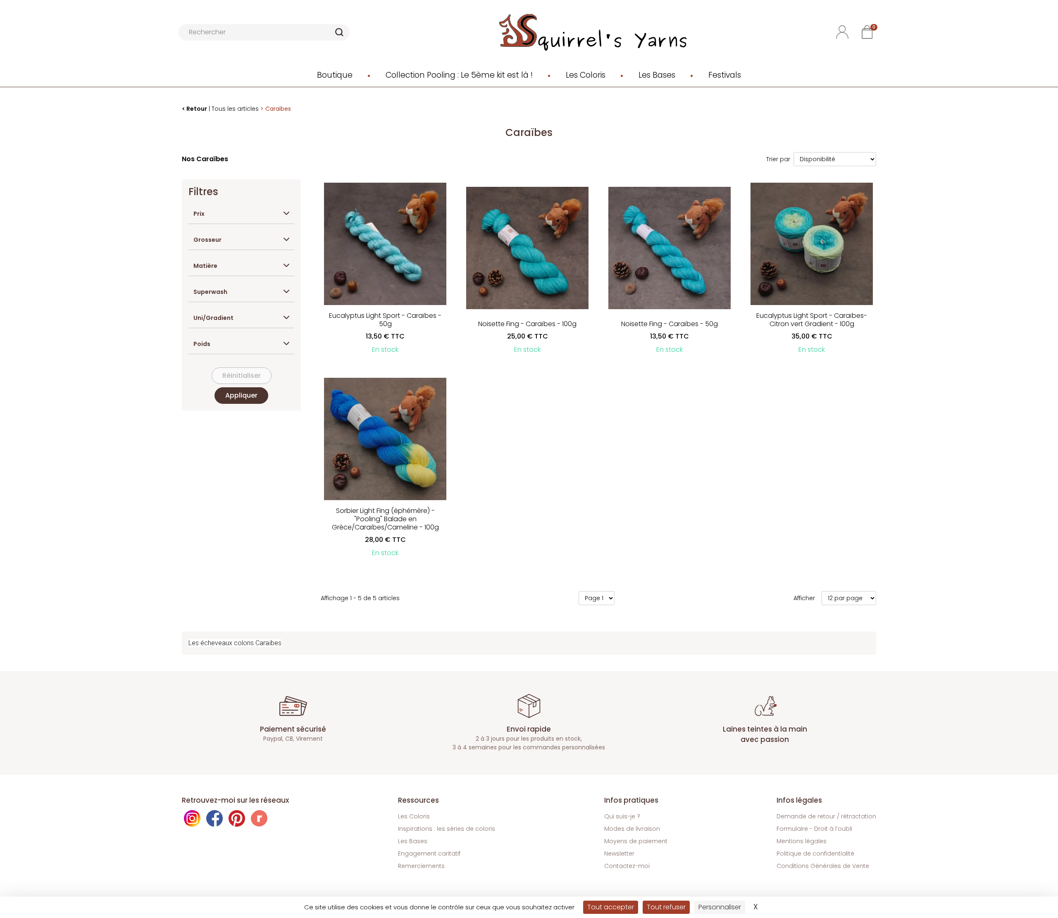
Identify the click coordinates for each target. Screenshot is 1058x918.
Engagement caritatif (429, 853)
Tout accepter (610, 907)
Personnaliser (719, 907)
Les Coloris (585, 75)
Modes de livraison (632, 829)
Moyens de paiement (635, 841)
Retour (196, 109)
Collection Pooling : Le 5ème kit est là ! (459, 75)
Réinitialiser (241, 375)
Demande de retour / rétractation (826, 816)
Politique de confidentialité (815, 853)
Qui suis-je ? (622, 816)
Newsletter (619, 853)
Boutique (335, 75)
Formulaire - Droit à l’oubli (814, 829)
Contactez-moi (627, 866)
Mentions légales (802, 841)
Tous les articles (235, 109)
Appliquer (241, 395)
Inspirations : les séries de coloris (446, 829)
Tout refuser (666, 907)
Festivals (724, 75)
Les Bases (657, 75)
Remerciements (421, 866)
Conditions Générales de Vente (823, 866)
